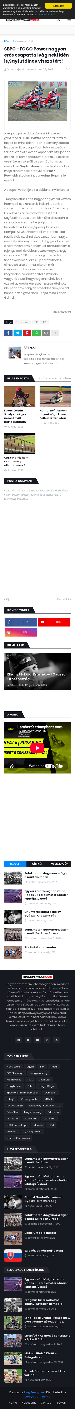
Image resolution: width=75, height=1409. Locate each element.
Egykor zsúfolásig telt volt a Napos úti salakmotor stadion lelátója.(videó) (46, 895)
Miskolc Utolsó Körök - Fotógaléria (40, 1355)
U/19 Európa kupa (17, 1125)
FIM (42, 1066)
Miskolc (38, 1125)
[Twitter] (18, 333)
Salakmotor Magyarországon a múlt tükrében (46, 875)
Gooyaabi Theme (37, 1397)
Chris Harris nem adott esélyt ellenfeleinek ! (16, 461)
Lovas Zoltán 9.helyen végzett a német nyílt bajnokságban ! (17, 416)
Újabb (10, 599)
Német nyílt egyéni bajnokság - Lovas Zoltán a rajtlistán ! (54, 414)
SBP (36, 322)
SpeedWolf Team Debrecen (23, 1092)
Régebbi (63, 599)
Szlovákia (12, 1112)
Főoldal (9, 41)
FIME (30, 1079)
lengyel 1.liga (46, 1086)
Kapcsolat (29, 1403)
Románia (12, 1131)
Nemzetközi (24, 41)
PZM (51, 1125)
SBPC (45, 322)
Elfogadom (58, 5)
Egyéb (30, 1066)
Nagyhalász (14, 1086)
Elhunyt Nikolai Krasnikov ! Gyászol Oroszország (36, 676)
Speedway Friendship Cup (44, 1105)
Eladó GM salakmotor (40, 947)
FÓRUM (61, 1403)
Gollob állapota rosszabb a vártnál (44, 1373)
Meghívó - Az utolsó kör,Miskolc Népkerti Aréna (47, 1337)
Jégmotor (44, 1079)
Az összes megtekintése (55, 378)
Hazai (54, 1066)
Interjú (11, 1099)
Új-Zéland (49, 1118)
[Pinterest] (27, 333)
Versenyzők (60, 864)
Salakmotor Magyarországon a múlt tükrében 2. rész (46, 931)
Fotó (30, 1086)
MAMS (48, 1099)
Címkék (37, 864)
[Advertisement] (37, 817)
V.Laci (30, 348)
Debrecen (50, 1092)
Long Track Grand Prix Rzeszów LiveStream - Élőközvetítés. (47, 1320)
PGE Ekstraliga (15, 1073)
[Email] (46, 333)
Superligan (31, 1118)
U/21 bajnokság (32, 1131)
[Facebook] (8, 333)
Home (13, 1403)
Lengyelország (38, 1073)
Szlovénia (53, 1112)
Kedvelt (15, 864)
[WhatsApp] (36, 333)
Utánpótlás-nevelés (18, 1138)
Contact (46, 1403)
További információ (47, 14)
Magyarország (32, 1112)
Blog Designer (34, 1392)
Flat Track (12, 1118)
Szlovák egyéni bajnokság (43, 1251)
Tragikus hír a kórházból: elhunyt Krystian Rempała (43, 1302)
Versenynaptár (29, 1099)
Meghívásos (14, 1079)
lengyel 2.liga (15, 1105)
